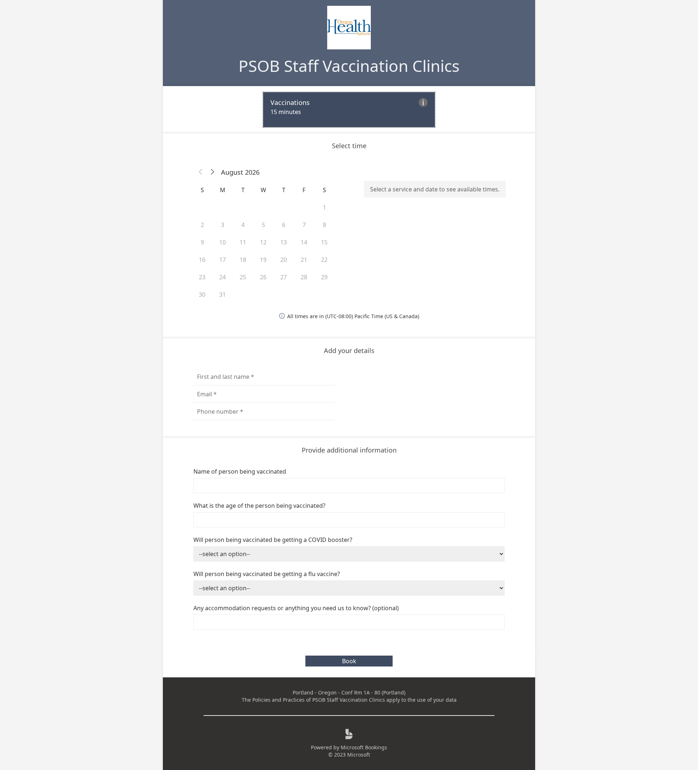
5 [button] (263, 225)
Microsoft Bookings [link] (364, 747)
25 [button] (243, 277)
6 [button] (283, 225)
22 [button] (324, 260)
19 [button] (263, 260)
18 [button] (243, 260)
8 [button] (324, 225)
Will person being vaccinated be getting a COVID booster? (272, 540)
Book (349, 661)
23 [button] (202, 277)
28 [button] (304, 277)
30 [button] (202, 295)
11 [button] (243, 242)
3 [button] (222, 225)
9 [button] (202, 242)
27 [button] (283, 277)
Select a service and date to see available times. (435, 189)
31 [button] (222, 295)
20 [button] (283, 260)
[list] (349, 109)
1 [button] (324, 207)
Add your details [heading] (349, 350)
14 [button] (304, 242)
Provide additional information (349, 450)
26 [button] (263, 277)
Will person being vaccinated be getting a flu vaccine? (266, 574)
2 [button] (202, 225)
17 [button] (222, 260)
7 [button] (304, 225)
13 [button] (283, 242)
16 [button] (202, 260)
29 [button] (324, 277)
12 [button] (263, 242)
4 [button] (243, 225)
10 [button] (222, 242)
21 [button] (304, 260)
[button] (200, 172)
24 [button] (222, 277)
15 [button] (324, 242)
